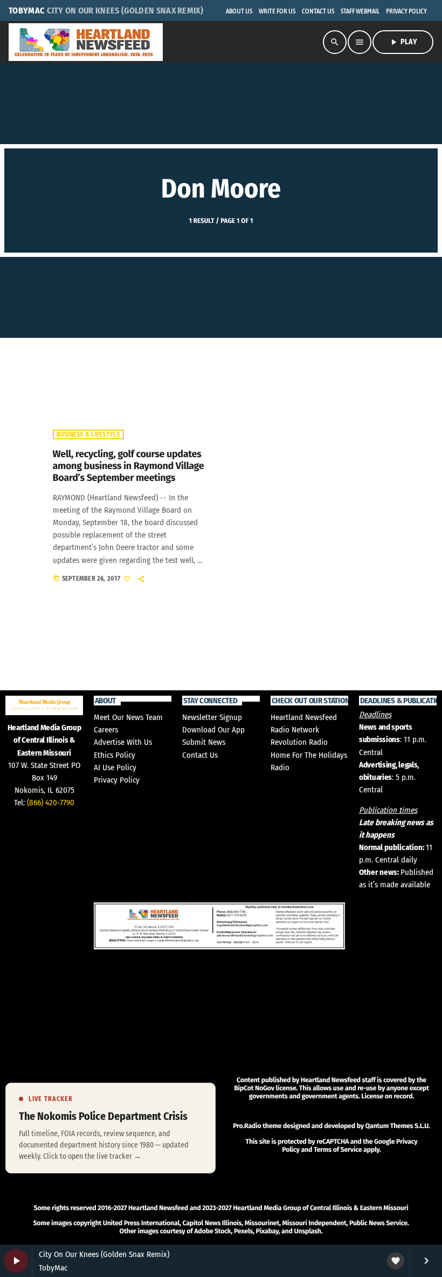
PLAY (403, 42)
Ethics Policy (114, 755)
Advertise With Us (123, 742)
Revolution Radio (299, 742)
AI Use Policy (115, 767)
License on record (386, 1096)
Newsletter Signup (212, 717)
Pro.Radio (247, 1126)
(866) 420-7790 (50, 802)
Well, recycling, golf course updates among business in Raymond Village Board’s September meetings (128, 465)
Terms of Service (338, 1150)
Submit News (203, 742)
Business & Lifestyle (88, 434)
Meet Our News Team (128, 717)
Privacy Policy (117, 780)
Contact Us (200, 755)
